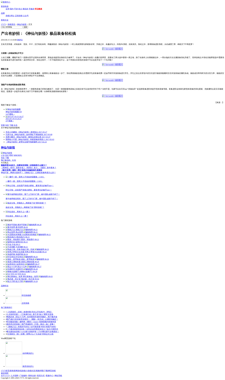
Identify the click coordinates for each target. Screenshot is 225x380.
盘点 (20, 9)
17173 (3, 24)
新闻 (11, 371)
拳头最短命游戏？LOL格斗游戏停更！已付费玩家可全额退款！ (33, 332)
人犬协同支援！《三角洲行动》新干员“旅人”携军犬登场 (30, 314)
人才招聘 (14, 376)
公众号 (26, 16)
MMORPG (18, 155)
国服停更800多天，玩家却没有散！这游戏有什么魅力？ (24, 165)
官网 (3, 125)
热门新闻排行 (6, 307)
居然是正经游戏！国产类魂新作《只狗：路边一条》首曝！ (31, 324)
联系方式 (41, 376)
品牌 (3, 13)
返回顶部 (4, 373)
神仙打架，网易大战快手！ (12, 173)
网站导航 (58, 376)
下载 (11, 125)
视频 (38, 371)
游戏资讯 (11, 24)
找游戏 (22, 371)
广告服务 (23, 376)
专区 (7, 125)
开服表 (31, 9)
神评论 (20, 40)
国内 (12, 9)
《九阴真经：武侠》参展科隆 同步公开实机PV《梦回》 (30, 312)
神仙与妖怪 (21, 24)
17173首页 (5, 371)
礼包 (15, 125)
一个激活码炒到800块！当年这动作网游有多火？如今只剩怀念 (32, 329)
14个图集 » (10, 114)
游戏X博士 (10, 16)
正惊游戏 (18, 16)
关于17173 (5, 376)
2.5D (3, 155)
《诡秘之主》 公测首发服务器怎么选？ (39, 173)
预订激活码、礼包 (8, 160)
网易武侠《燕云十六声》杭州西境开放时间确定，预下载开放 (32, 317)
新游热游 (4, 6)
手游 (16, 9)
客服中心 (49, 376)
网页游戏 (52, 371)
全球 (7, 9)
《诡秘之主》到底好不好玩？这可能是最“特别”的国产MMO (31, 327)
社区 (34, 371)
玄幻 (7, 155)
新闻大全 (4, 20)
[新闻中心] (5, 2)
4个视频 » (10, 121)
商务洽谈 (32, 376)
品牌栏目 (4, 286)
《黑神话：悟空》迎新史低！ (13, 168)
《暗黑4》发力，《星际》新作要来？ (40, 168)
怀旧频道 (38, 9)
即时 (11, 155)
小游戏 (28, 371)
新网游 (16, 371)
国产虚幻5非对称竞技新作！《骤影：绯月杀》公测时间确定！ (32, 319)
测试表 (25, 9)
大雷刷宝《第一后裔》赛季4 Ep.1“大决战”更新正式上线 (30, 334)
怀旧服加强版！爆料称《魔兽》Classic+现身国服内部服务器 (31, 322)
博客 (42, 371)
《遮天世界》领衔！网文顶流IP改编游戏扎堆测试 (21, 170)
